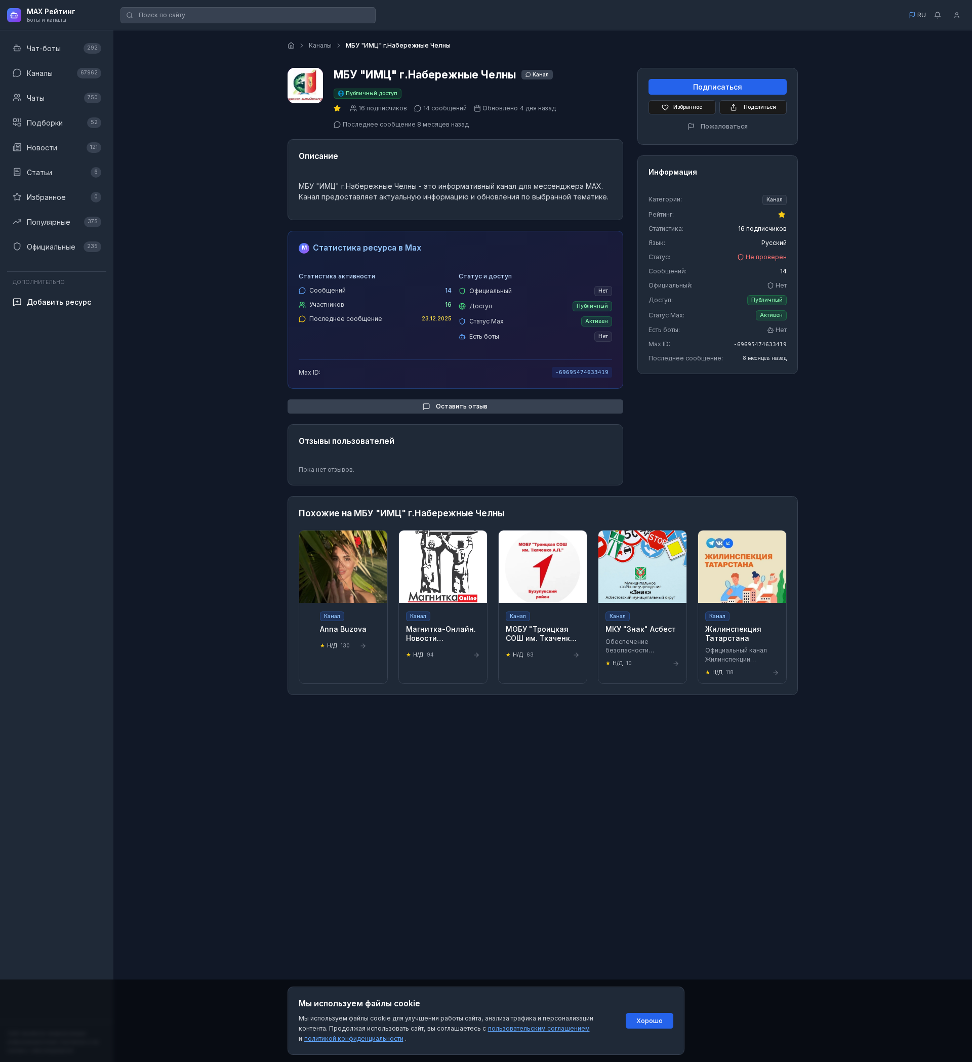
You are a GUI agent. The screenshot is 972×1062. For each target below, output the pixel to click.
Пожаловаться (724, 126)
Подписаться (717, 87)
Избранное (687, 107)
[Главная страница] (291, 45)
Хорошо (649, 1021)
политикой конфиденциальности (353, 1038)
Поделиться (760, 107)
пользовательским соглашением (539, 1028)
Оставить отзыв (462, 406)
